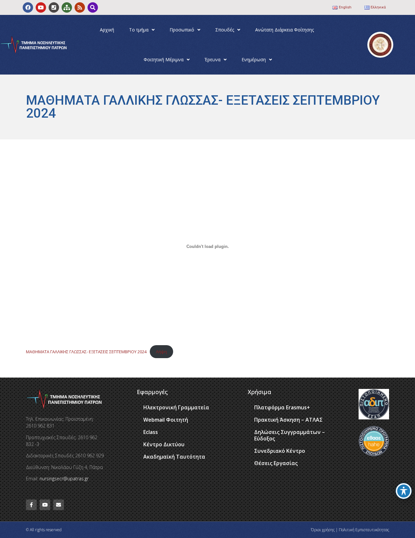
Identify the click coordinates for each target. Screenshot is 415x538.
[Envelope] (58, 504)
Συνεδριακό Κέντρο (279, 450)
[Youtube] (41, 7)
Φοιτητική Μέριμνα (164, 59)
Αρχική (107, 30)
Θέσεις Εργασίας (276, 463)
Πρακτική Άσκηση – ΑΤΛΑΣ (288, 419)
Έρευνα (212, 59)
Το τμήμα (138, 30)
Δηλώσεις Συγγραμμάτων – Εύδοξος (289, 435)
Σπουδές (224, 30)
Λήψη (161, 352)
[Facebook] (28, 7)
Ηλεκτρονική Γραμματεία (176, 407)
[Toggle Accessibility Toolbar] (403, 491)
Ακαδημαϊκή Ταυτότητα (174, 456)
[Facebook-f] (31, 504)
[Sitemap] (67, 7)
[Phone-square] (54, 7)
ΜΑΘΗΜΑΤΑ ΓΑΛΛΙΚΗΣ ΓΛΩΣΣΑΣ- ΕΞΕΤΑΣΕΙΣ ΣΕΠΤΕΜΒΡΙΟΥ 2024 (86, 352)
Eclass (150, 432)
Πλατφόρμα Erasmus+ (282, 407)
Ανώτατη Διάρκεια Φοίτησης (284, 30)
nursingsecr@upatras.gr (64, 478)
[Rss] (80, 7)
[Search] (93, 7)
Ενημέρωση (254, 59)
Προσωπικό (182, 30)
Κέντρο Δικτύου (163, 444)
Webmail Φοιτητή (165, 419)
